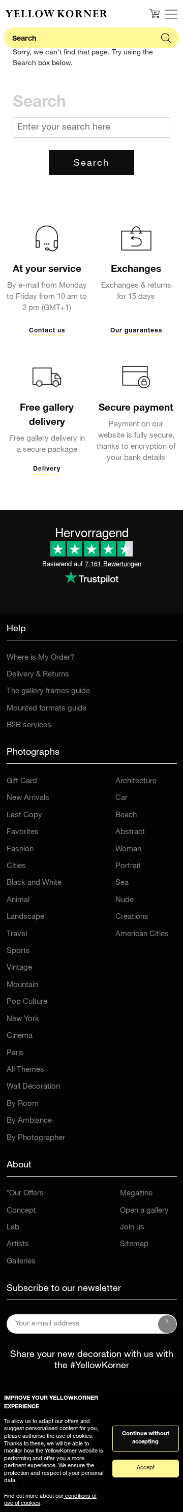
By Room (23, 1104)
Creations (131, 917)
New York (23, 1019)
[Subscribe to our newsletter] (167, 1324)
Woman (128, 849)
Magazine (136, 1193)
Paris (15, 1053)
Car (121, 798)
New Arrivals (28, 798)
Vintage (19, 968)
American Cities (142, 934)
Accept (146, 1468)
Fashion (20, 849)
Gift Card (22, 781)
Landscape (25, 917)
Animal (18, 900)
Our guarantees (136, 331)
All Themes (25, 1070)
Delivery (46, 469)
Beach (126, 815)
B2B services (29, 725)
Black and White (34, 883)
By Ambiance (29, 1121)
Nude (124, 900)
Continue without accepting (145, 1438)
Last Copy (24, 815)
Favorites (23, 832)
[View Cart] (154, 14)
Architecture (136, 781)
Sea (122, 883)
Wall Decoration (33, 1087)
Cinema (20, 1036)
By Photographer (36, 1138)
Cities (16, 866)
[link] (56, 14)
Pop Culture (27, 1002)
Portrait (128, 866)
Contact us (47, 331)
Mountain (22, 985)
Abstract (130, 832)
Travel (17, 934)
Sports (18, 951)
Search (91, 163)
